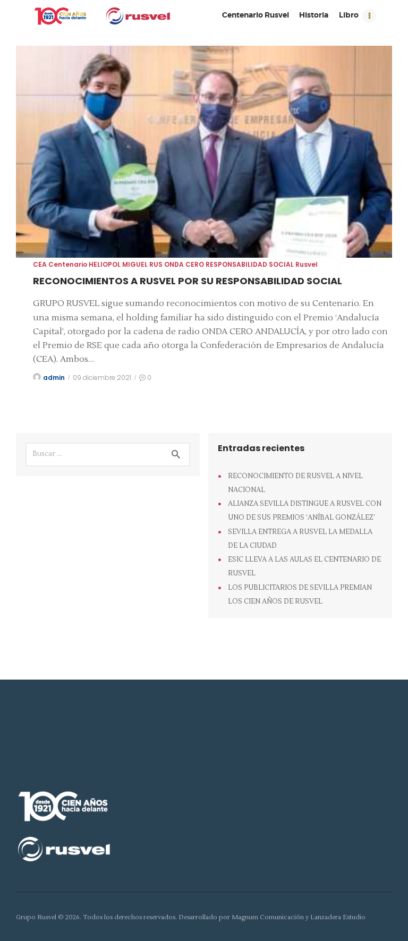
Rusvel (306, 264)
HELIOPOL (105, 264)
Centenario (67, 264)
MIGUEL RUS (142, 264)
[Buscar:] (108, 453)
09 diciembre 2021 (102, 377)
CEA (40, 264)
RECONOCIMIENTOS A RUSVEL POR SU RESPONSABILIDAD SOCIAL (187, 280)
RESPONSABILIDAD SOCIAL (250, 264)
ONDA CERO (184, 264)
